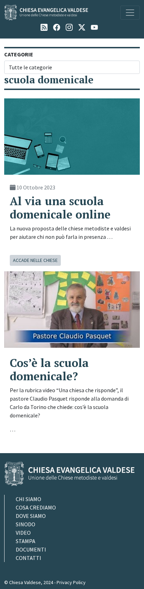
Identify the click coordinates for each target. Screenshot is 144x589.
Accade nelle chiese (35, 260)
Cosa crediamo (36, 507)
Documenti (31, 549)
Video (23, 532)
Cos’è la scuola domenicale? (49, 369)
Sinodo (25, 524)
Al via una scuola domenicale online (60, 208)
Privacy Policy (71, 582)
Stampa (25, 541)
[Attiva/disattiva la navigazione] (130, 13)
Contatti (28, 557)
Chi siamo (28, 499)
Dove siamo (31, 515)
